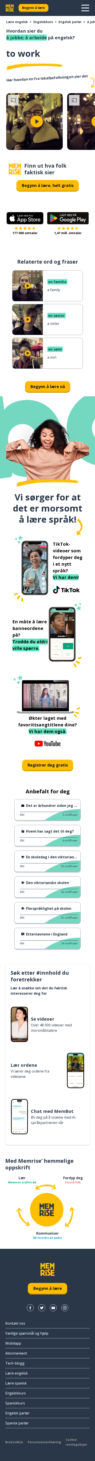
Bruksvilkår (14, 1442)
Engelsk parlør (70, 22)
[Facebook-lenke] (30, 1307)
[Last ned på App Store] (25, 218)
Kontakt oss (15, 1323)
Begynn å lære (33, 8)
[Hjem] (15, 169)
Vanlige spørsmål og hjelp (26, 1333)
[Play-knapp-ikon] (36, 121)
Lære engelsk (17, 22)
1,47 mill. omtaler (68, 233)
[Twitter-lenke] (41, 1307)
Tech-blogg (15, 1363)
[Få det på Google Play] (68, 218)
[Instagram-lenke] (64, 1307)
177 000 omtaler (25, 233)
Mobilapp (13, 1343)
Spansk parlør (17, 1423)
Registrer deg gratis (47, 765)
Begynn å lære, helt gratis (48, 185)
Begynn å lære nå (47, 386)
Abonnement (16, 1353)
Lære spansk (16, 1383)
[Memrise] (9, 8)
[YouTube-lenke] (53, 1307)
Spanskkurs (15, 1403)
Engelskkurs (43, 22)
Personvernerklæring (44, 1442)
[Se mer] (85, 8)
